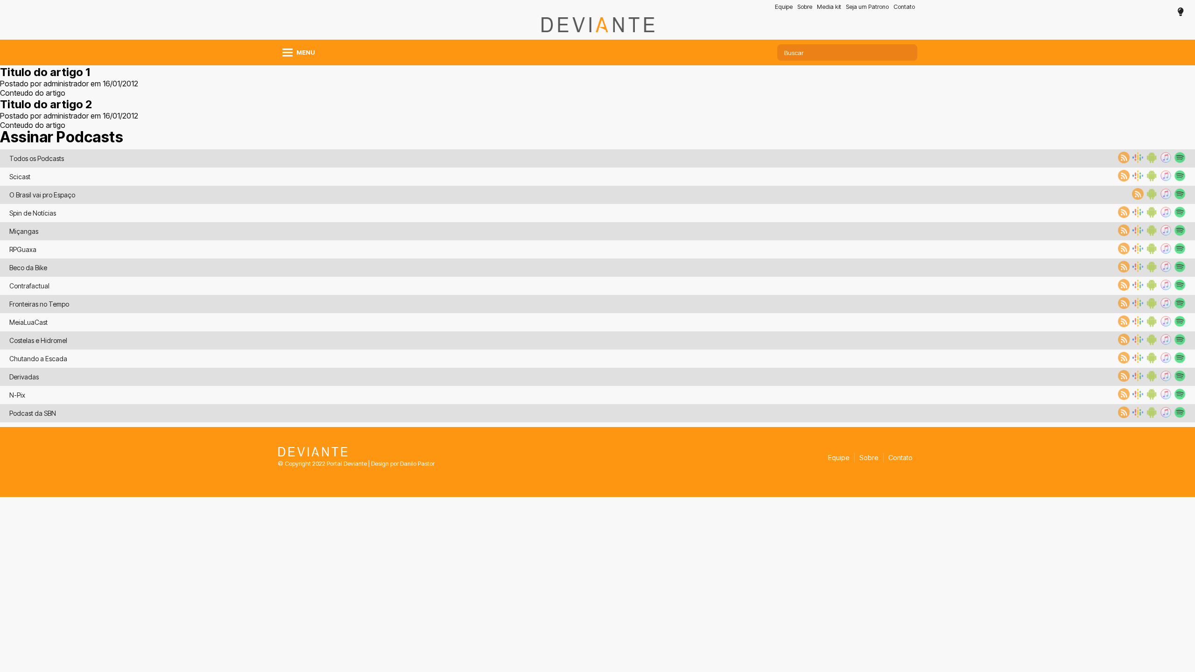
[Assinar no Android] (1151, 160)
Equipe (784, 6)
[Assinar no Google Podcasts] (1137, 160)
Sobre (804, 6)
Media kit (829, 6)
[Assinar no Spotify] (1179, 160)
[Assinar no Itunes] (1165, 160)
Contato (904, 6)
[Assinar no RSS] (1123, 160)
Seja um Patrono (867, 6)
